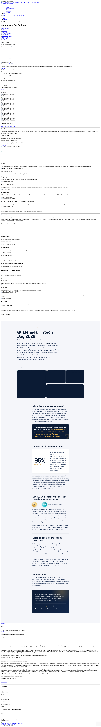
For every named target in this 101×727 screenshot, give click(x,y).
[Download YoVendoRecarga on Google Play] (6, 63)
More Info (4, 60)
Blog (35, 2)
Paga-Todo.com (18, 2)
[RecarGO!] (4, 31)
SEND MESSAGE (4, 720)
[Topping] (4, 32)
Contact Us (38, 2)
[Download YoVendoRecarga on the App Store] (18, 63)
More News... (4, 682)
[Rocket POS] (5, 28)
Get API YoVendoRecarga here (7, 126)
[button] (31, 384)
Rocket (5, 2)
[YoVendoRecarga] (6, 29)
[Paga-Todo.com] (6, 33)
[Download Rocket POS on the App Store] (18, 47)
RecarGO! (24, 2)
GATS (32, 2)
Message (2, 719)
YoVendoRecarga (10, 2)
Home (2, 2)
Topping (28, 2)
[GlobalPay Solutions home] (7, 3)
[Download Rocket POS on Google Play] (6, 47)
